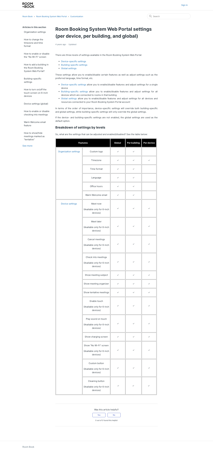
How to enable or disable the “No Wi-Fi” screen (36, 55)
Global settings (69, 68)
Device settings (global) (36, 103)
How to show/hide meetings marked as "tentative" (34, 136)
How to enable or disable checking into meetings (36, 113)
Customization (76, 16)
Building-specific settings (32, 80)
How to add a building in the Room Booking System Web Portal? (36, 67)
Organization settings (35, 32)
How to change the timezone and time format (33, 42)
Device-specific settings (73, 61)
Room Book (27, 16)
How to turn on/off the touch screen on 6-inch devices (36, 92)
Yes (99, 415)
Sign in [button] (184, 5)
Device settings (69, 203)
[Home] (28, 5)
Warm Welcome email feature (35, 124)
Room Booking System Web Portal (51, 16)
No (114, 415)
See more (27, 145)
